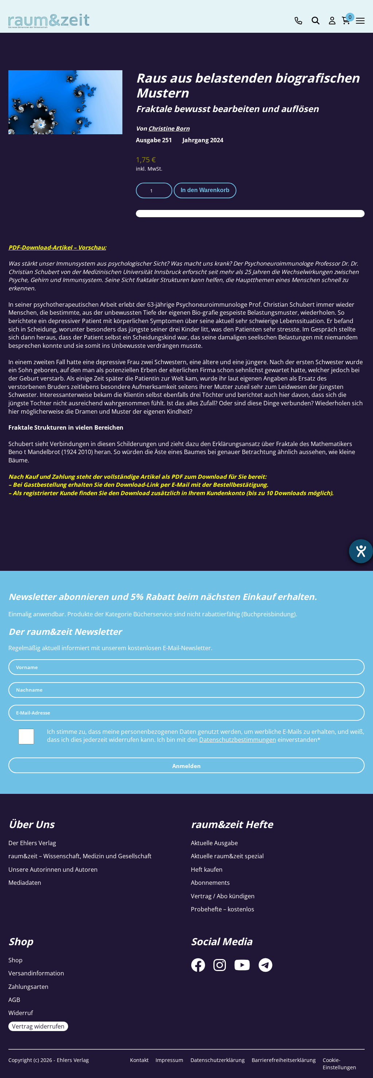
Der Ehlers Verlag (32, 843)
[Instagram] (219, 965)
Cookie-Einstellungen (339, 1064)
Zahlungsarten (28, 987)
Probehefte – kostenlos (222, 909)
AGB (14, 1000)
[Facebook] (198, 965)
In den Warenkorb (205, 190)
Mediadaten (24, 883)
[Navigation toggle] (360, 21)
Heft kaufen (207, 870)
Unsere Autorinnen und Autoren (53, 870)
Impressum (169, 1060)
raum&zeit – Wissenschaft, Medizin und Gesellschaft (80, 856)
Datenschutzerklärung (218, 1060)
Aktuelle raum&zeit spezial (227, 856)
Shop (15, 960)
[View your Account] (332, 20)
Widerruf (20, 1013)
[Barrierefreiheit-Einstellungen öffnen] (361, 551)
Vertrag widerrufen (38, 1026)
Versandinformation (36, 973)
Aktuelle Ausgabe (214, 843)
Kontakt (139, 1060)
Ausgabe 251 (154, 140)
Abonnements (210, 883)
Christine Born (168, 128)
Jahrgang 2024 (202, 140)
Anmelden (186, 765)
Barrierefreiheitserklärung (284, 1060)
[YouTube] (242, 965)
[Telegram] (265, 965)
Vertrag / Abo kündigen (223, 896)
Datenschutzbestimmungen (237, 740)
